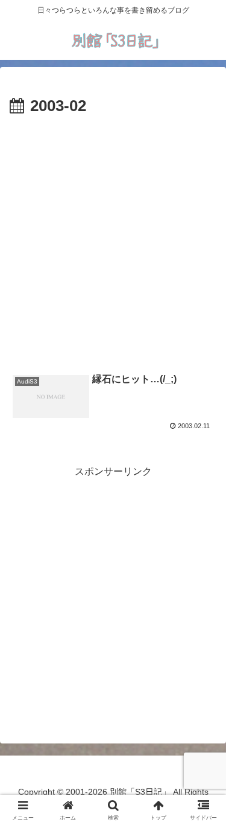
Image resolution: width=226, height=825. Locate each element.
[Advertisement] (113, 239)
